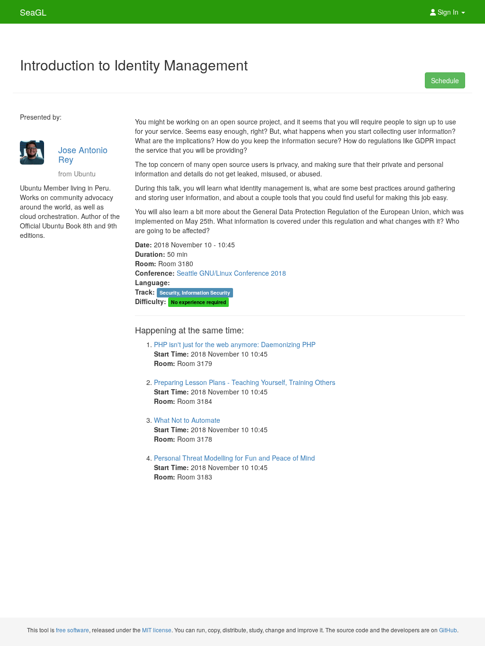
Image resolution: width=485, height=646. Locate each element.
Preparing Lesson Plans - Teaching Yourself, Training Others (244, 382)
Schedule (445, 80)
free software (72, 630)
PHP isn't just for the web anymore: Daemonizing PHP (234, 344)
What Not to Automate (187, 420)
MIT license (156, 630)
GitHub (448, 630)
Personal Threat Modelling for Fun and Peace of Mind (234, 458)
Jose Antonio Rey (83, 154)
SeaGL (33, 12)
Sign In (448, 12)
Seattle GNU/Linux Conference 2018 (231, 273)
